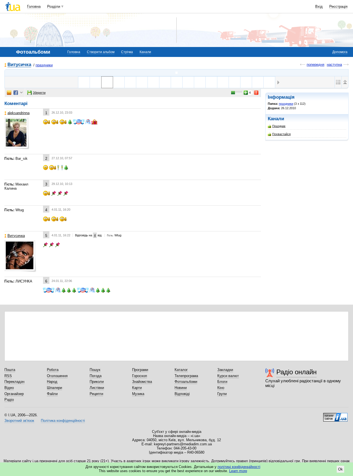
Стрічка (127, 52)
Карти (137, 388)
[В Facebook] (16, 92)
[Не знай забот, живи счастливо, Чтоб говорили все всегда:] (200, 82)
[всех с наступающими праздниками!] (119, 82)
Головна (34, 6)
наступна (334, 64)
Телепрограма (186, 376)
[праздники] (176, 73)
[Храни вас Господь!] (165, 82)
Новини (181, 388)
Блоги (222, 382)
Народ (52, 382)
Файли (52, 394)
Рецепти (96, 394)
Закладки (225, 370)
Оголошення (57, 376)
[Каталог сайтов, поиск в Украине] (335, 415)
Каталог (181, 370)
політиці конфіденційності (239, 467)
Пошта (9, 370)
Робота (52, 370)
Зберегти (39, 92)
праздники (44, 65)
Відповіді (182, 394)
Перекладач (14, 382)
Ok (340, 469)
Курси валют (228, 376)
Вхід (319, 6)
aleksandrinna (18, 113)
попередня (315, 64)
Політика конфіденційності (63, 421)
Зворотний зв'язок (19, 421)
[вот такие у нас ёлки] (130, 82)
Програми (140, 370)
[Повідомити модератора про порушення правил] (256, 92)
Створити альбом (100, 52)
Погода (95, 376)
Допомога (339, 52)
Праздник (278, 126)
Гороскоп (139, 376)
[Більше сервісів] (21, 92)
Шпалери (54, 388)
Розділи (53, 6)
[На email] (9, 92)
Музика (138, 394)
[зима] (84, 82)
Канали (145, 52)
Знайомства (142, 382)
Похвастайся (281, 134)
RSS (8, 376)
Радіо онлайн (296, 372)
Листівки (97, 388)
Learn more (238, 471)
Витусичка (19, 64)
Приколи (97, 382)
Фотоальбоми (186, 382)
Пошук (95, 370)
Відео (9, 388)
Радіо (9, 399)
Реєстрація (338, 6)
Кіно (220, 388)
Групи (222, 394)
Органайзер (14, 394)
